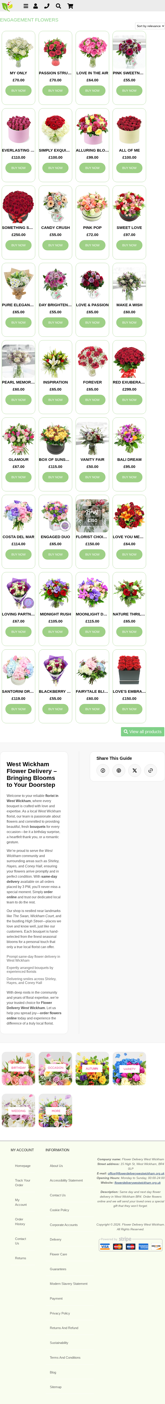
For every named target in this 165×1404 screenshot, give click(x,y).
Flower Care (58, 1254)
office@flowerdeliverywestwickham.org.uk (136, 1173)
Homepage (23, 1166)
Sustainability (59, 1343)
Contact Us (20, 1241)
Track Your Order (22, 1183)
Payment (56, 1298)
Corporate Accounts (64, 1225)
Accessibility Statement (66, 1180)
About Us (56, 1166)
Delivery (55, 1239)
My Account (21, 1202)
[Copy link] (150, 770)
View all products (145, 731)
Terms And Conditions (65, 1357)
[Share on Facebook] (102, 770)
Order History (20, 1221)
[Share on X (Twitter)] (134, 770)
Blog (53, 1372)
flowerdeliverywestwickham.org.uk (138, 1182)
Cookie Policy (59, 1210)
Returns (20, 1258)
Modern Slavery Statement (68, 1283)
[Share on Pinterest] (118, 770)
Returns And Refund (64, 1328)
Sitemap (55, 1387)
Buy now (18, 90)
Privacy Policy (60, 1313)
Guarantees (58, 1269)
